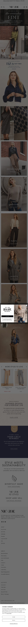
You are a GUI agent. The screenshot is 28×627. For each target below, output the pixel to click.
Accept (13, 617)
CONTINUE (7, 316)
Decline (13, 620)
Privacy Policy (9, 613)
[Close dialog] (26, 305)
